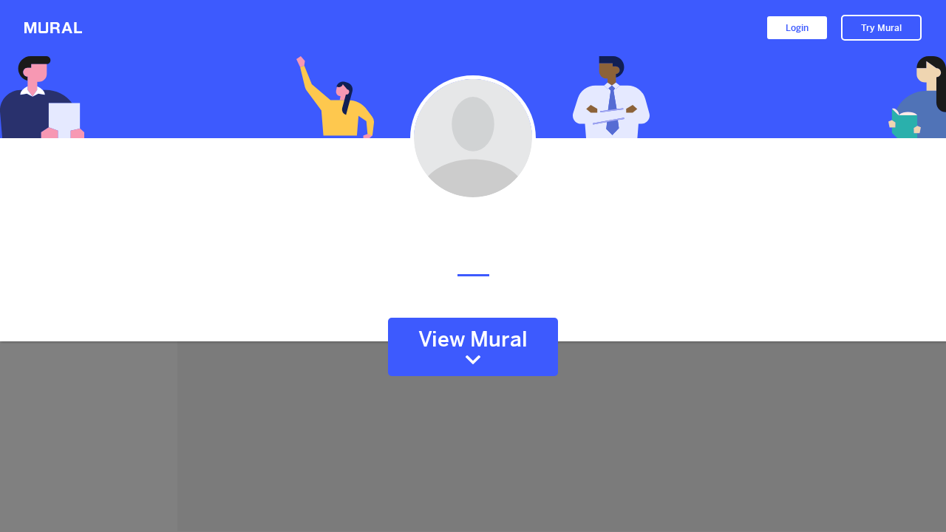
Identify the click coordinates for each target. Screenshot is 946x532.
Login (797, 28)
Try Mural (881, 28)
